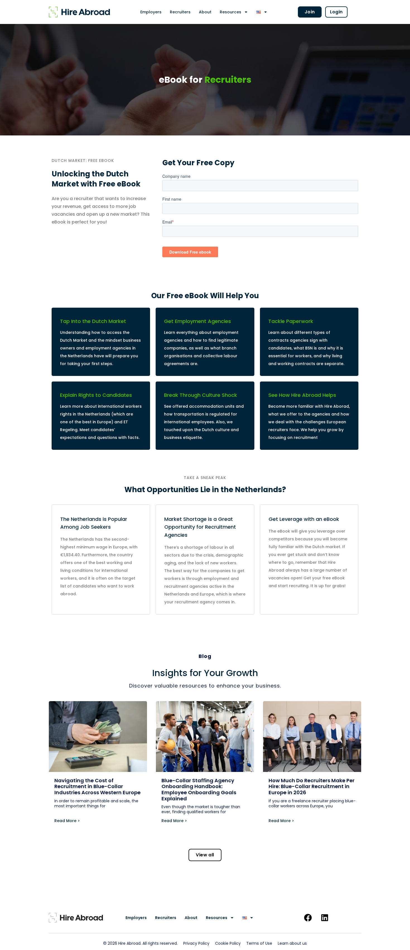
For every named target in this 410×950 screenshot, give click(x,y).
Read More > (67, 820)
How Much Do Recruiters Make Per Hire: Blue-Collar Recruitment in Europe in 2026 (311, 786)
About (205, 12)
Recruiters (180, 12)
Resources (230, 12)
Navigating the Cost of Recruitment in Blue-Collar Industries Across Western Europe (97, 786)
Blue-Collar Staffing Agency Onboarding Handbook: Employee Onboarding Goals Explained (198, 789)
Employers (150, 12)
